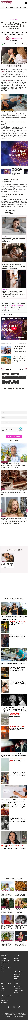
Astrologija (6, 996)
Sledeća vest (21, 369)
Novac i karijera (18, 974)
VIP (1, 923)
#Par (16, 380)
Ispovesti (5, 236)
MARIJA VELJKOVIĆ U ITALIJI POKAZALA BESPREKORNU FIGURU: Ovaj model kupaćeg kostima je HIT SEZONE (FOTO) (7, 927)
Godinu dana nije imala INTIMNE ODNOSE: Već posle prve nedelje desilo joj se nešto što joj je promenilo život (7, 565)
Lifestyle (18, 971)
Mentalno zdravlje (5, 960)
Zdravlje (23, 7)
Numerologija (4, 1000)
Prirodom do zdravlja (6, 940)
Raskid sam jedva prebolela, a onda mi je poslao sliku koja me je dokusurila (13, 239)
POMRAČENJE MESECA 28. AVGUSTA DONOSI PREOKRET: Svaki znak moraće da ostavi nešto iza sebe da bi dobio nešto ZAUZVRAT (21, 943)
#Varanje (14, 374)
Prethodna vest (8, 369)
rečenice (17, 114)
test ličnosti (4, 1002)
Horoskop (3, 516)
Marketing (12, 1013)
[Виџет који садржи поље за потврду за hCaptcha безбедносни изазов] (12, 429)
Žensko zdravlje (5, 962)
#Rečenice (6, 380)
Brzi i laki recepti (18, 986)
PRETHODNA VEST (6, 344)
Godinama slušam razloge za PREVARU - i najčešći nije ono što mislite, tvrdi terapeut (13, 266)
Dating (15, 962)
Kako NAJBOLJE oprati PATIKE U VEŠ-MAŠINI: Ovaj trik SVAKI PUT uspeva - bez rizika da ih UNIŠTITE (21, 927)
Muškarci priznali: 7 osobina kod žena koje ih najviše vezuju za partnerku (19, 359)
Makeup (3, 988)
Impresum (6, 1013)
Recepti (17, 984)
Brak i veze (14, 19)
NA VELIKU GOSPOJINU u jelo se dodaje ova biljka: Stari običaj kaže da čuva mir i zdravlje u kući (13, 465)
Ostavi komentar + (14, 436)
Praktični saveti (18, 923)
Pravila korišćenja (20, 1013)
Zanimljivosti (6, 289)
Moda (2, 990)
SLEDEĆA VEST (23, 344)
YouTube (4, 307)
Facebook (13, 305)
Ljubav (17, 955)
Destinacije (17, 976)
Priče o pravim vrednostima (9, 7)
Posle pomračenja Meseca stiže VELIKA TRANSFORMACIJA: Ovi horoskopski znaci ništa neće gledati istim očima (7, 910)
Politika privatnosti (22, 1014)
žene (3, 71)
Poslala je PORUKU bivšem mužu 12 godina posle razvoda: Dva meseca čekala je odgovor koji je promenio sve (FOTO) (19, 349)
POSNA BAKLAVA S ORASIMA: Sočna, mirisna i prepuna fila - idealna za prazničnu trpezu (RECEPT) (20, 893)
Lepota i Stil (6, 984)
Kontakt (15, 1014)
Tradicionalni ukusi (18, 990)
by (16, 38)
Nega (2, 986)
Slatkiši (3, 489)
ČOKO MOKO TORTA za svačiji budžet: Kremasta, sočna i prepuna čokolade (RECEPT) (13, 492)
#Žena (15, 383)
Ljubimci (16, 978)
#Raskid (5, 383)
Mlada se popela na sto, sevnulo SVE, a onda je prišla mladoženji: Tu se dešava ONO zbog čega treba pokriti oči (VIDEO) (13, 293)
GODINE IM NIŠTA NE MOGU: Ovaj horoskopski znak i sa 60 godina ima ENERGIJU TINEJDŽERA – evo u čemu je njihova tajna (21, 910)
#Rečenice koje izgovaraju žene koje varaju (13, 377)
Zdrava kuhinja (17, 988)
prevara (8, 80)
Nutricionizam (4, 964)
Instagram (20, 305)
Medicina (3, 958)
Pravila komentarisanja (7, 1014)
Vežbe (2, 966)
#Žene (5, 374)
